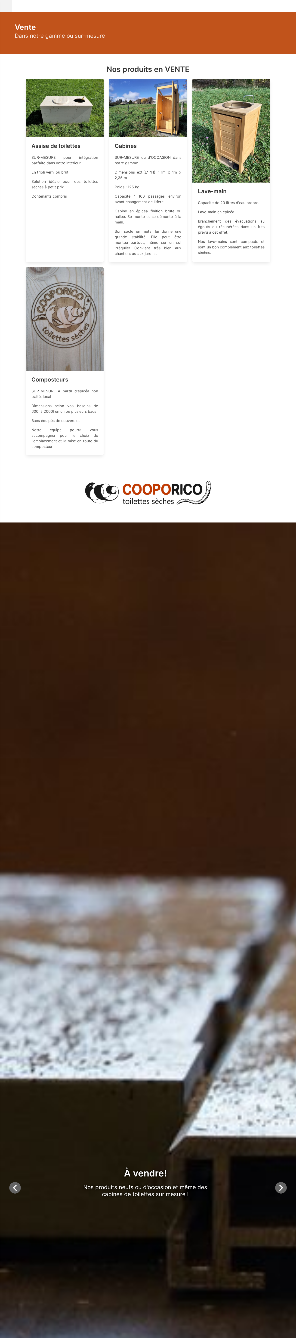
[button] (6, 6)
